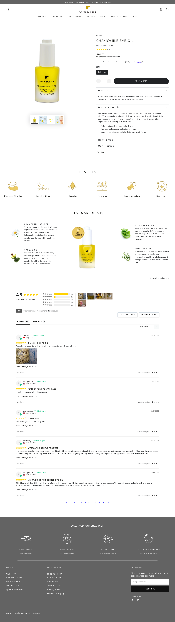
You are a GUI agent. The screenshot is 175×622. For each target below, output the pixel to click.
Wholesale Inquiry (55, 593)
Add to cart (141, 81)
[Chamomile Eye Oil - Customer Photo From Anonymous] (99, 296)
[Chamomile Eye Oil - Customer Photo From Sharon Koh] (82, 296)
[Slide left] (27, 120)
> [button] (108, 502)
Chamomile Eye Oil (23, 367)
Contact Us (52, 581)
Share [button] (21, 373)
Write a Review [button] (150, 315)
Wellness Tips (12, 585)
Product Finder (13, 581)
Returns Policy (54, 577)
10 (103, 502)
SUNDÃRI (16, 613)
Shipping (99, 57)
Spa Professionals (14, 589)
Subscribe (150, 589)
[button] (7, 9)
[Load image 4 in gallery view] (59, 120)
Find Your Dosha (14, 577)
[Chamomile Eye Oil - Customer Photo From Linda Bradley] (82, 303)
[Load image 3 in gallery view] (51, 120)
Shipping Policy (54, 574)
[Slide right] (66, 120)
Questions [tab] (37, 321)
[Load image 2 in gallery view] (43, 120)
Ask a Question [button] (129, 315)
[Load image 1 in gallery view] (34, 120)
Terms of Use (53, 585)
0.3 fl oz (102, 72)
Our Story (11, 574)
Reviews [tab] (20, 321)
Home (98, 35)
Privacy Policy (53, 589)
